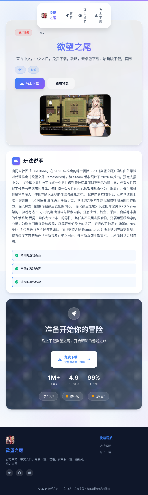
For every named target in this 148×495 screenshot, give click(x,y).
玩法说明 (105, 446)
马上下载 (105, 452)
